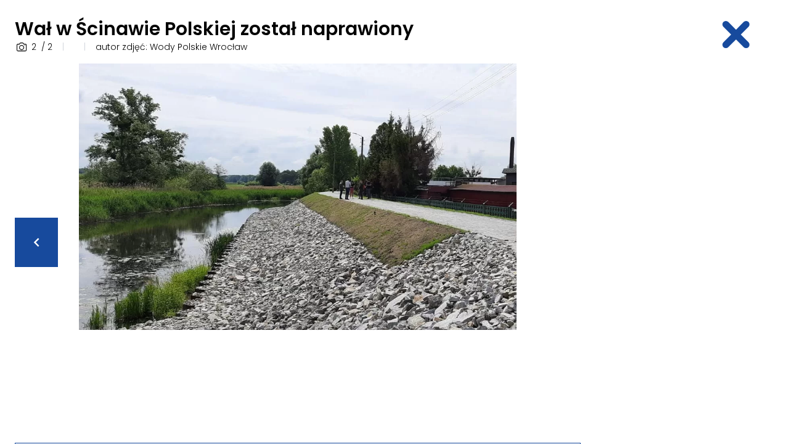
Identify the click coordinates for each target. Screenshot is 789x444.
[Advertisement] (687, 249)
